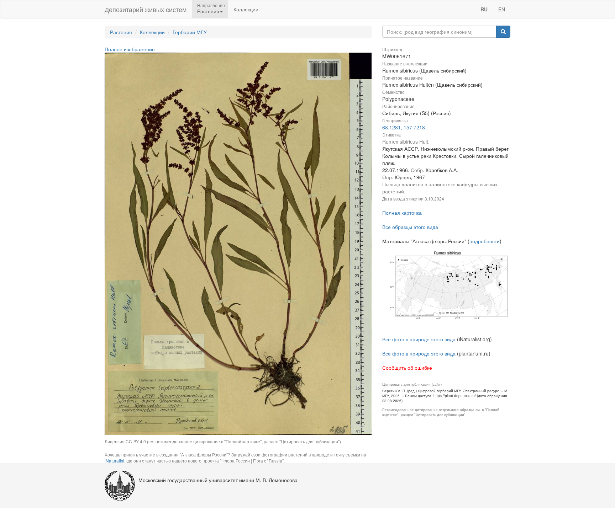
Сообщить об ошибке (407, 367)
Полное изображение (130, 49)
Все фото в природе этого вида (419, 339)
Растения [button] (208, 11)
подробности (484, 241)
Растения (121, 32)
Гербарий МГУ (190, 32)
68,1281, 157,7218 (403, 127)
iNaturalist (114, 461)
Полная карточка (402, 212)
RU (484, 9)
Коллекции (245, 9)
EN (501, 9)
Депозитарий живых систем (145, 9)
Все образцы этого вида (410, 226)
